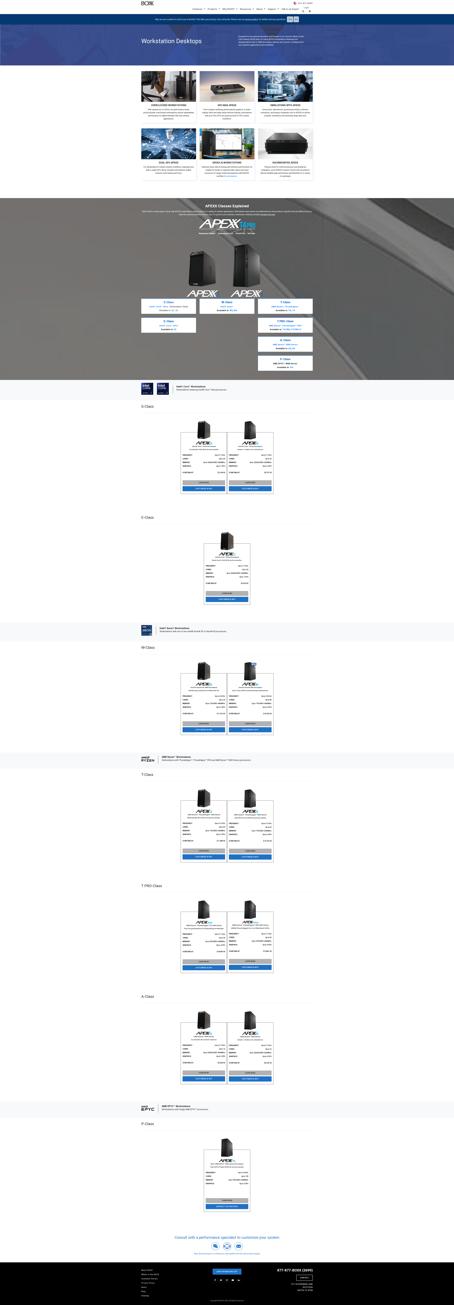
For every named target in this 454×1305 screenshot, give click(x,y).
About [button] (259, 9)
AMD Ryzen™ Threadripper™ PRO (285, 326)
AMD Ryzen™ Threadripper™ (285, 307)
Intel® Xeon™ (227, 307)
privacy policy (251, 19)
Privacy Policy (148, 1283)
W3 (231, 310)
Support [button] (272, 9)
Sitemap (145, 1296)
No (296, 19)
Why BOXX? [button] (228, 9)
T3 (289, 310)
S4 (177, 310)
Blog (143, 1291)
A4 (293, 348)
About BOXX (147, 1270)
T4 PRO (286, 329)
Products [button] (213, 9)
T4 (293, 310)
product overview (268, 214)
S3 (172, 310)
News (144, 1287)
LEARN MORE (204, 483)
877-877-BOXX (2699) (295, 1270)
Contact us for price (227, 1206)
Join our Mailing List (227, 1272)
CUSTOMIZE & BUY (203, 489)
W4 (235, 310)
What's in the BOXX (150, 1274)
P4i (291, 367)
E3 (175, 329)
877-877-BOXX (305, 3)
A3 (289, 348)
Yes (290, 19)
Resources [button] (246, 9)
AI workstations (230, 176)
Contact (304, 1278)
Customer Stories (149, 1279)
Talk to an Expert (290, 9)
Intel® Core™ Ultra (158, 307)
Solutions (197, 9)
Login (306, 7)
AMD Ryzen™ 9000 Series (285, 344)
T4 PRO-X (296, 329)
